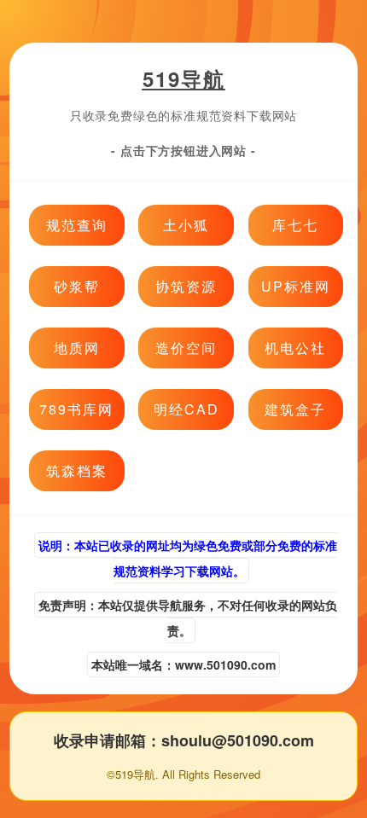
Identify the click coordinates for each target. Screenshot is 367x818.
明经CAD (186, 409)
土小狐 (186, 225)
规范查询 (77, 225)
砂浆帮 (77, 286)
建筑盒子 (295, 409)
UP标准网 (295, 286)
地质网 (77, 347)
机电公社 (295, 347)
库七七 (295, 225)
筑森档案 (77, 470)
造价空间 (186, 347)
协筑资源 (186, 286)
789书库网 (76, 409)
